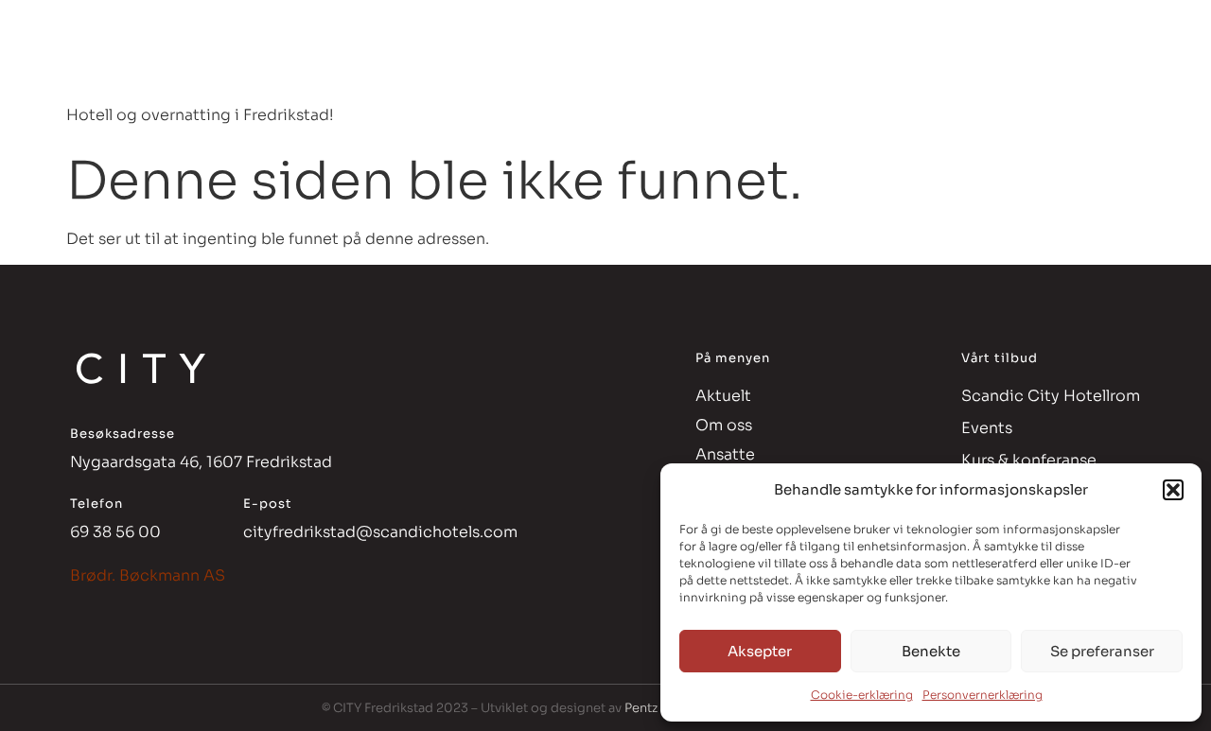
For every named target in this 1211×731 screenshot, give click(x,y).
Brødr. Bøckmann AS (147, 575)
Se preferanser (1102, 651)
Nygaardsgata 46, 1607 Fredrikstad (201, 462)
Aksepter (760, 651)
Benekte (931, 651)
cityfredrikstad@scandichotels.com (380, 532)
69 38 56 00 (115, 532)
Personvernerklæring (982, 694)
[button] (1173, 489)
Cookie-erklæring (862, 694)
